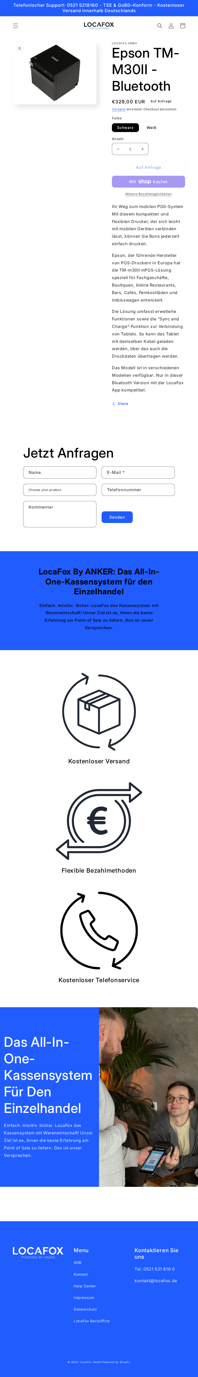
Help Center (85, 1286)
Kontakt (81, 1274)
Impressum (84, 1297)
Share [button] (123, 403)
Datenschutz (85, 1309)
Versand (118, 109)
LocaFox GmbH (90, 1362)
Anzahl (117, 139)
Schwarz (125, 127)
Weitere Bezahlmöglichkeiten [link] (148, 194)
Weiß (151, 127)
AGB (77, 1262)
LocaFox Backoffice (92, 1321)
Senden (117, 517)
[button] (15, 26)
